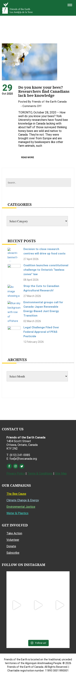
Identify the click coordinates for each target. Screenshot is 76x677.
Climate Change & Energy (22, 500)
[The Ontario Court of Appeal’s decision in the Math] (16, 627)
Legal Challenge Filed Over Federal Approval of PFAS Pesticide (41, 332)
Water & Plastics (17, 513)
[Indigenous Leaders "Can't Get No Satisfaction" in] (38, 583)
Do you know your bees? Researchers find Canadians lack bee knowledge (44, 91)
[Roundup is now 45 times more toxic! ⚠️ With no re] (38, 627)
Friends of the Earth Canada (49, 101)
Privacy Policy (15, 473)
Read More (27, 157)
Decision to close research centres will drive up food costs (44, 251)
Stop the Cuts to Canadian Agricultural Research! (41, 288)
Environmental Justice (20, 506)
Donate (11, 546)
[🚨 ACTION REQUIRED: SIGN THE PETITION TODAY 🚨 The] (16, 583)
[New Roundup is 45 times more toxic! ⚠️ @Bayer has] (60, 627)
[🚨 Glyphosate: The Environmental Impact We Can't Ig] (60, 583)
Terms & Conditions (40, 473)
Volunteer (12, 540)
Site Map (61, 473)
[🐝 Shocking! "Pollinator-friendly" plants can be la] (16, 605)
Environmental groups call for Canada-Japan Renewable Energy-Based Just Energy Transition (43, 309)
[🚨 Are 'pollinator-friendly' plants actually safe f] (38, 605)
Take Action (14, 533)
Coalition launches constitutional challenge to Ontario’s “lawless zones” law (45, 270)
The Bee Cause (16, 494)
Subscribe (12, 552)
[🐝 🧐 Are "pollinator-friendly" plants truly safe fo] (60, 605)
